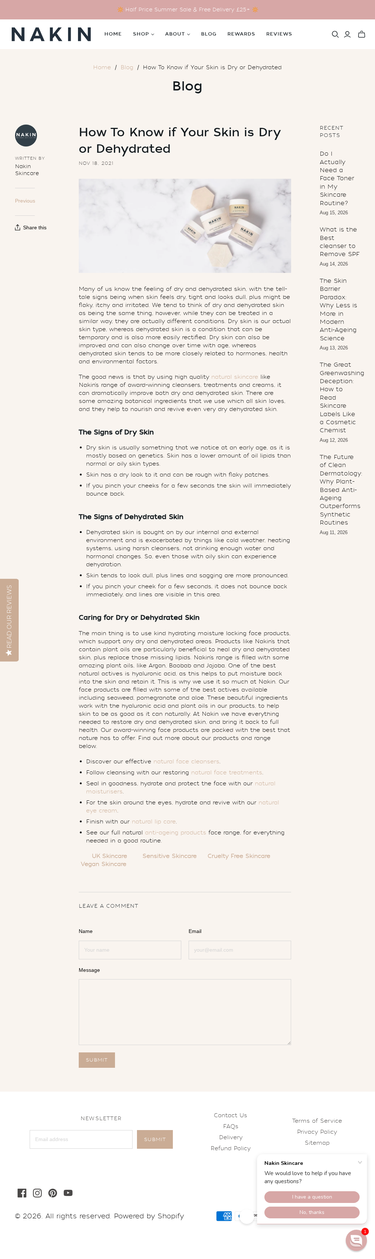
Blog (208, 34)
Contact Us (230, 1115)
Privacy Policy (317, 1132)
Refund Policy (230, 1148)
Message (89, 970)
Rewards (241, 34)
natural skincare (234, 377)
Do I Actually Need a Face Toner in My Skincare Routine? (337, 178)
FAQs (230, 1126)
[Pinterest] (52, 1193)
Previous (25, 201)
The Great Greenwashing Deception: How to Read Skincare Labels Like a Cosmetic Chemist (340, 397)
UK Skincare (109, 856)
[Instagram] (37, 1193)
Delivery (230, 1137)
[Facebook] (22, 1193)
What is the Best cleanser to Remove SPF (340, 242)
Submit (155, 1139)
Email (195, 931)
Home (113, 34)
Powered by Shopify (149, 1216)
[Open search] (335, 34)
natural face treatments (226, 772)
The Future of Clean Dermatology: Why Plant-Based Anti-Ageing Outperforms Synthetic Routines (340, 489)
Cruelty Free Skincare (239, 856)
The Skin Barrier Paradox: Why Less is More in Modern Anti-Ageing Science (338, 309)
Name (86, 931)
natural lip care (154, 821)
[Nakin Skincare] (51, 34)
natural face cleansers (186, 761)
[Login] (347, 34)
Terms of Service (317, 1121)
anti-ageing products (175, 832)
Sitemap (317, 1143)
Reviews (279, 34)
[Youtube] (68, 1193)
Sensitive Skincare (169, 856)
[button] (356, 1240)
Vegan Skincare (103, 864)
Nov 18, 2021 (96, 163)
